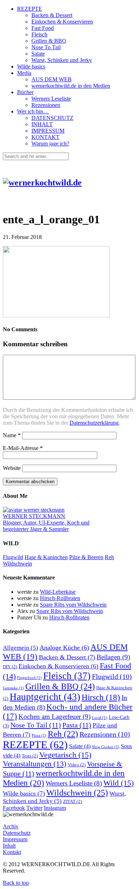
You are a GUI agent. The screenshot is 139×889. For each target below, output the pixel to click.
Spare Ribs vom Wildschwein (73, 605)
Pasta (76, 725)
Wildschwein (17, 564)
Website (12, 468)
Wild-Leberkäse (58, 592)
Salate (38, 54)
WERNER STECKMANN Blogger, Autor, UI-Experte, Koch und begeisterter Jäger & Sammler (46, 522)
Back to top (16, 883)
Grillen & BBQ (48, 41)
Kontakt (12, 852)
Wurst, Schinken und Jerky (61, 60)
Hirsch (101, 697)
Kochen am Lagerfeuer (55, 716)
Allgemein (20, 647)
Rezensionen (45, 105)
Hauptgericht (45, 696)
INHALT (42, 124)
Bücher (25, 92)
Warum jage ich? (50, 143)
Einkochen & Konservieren (62, 22)
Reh (109, 557)
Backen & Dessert (51, 15)
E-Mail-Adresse (23, 448)
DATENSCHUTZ (52, 118)
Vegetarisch (65, 755)
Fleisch (39, 34)
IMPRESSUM (48, 131)
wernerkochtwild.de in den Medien (70, 86)
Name (12, 435)
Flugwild (13, 557)
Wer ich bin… (33, 111)
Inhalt (9, 846)
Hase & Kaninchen (46, 557)
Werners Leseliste (51, 99)
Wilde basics (31, 66)
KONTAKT (45, 137)
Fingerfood (29, 678)
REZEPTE (29, 9)
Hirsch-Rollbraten (60, 598)
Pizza (39, 735)
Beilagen (113, 657)
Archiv (11, 826)
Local (99, 718)
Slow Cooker (105, 747)
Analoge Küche (64, 647)
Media (24, 73)
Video (77, 764)
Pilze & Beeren (86, 557)
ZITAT (72, 801)
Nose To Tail (46, 47)
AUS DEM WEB (51, 79)
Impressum (15, 839)
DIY (10, 666)
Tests (30, 755)
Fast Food (42, 28)
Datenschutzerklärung (94, 423)
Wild (118, 783)
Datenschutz (17, 833)
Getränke (13, 688)
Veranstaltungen (34, 764)
